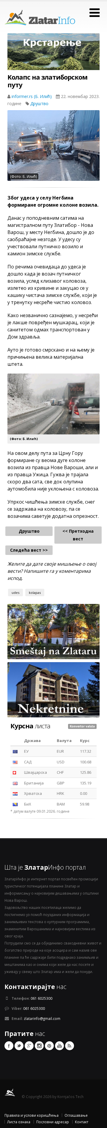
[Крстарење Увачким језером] (53, 56)
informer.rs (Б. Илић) (32, 96)
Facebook (8, 1045)
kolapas (35, 592)
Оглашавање (76, 1115)
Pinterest (49, 1045)
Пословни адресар (52, 1121)
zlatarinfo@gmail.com (42, 1018)
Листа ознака (18, 1121)
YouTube (59, 1045)
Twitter (19, 1045)
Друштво (39, 103)
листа (30, 725)
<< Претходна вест (78, 535)
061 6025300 (41, 998)
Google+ (29, 1045)
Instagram (39, 1045)
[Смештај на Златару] (53, 631)
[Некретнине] (53, 689)
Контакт (81, 1121)
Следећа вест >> (29, 550)
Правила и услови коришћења (31, 1115)
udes (15, 592)
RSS (69, 1045)
